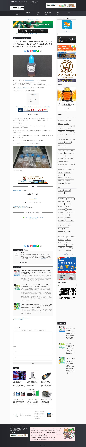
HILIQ (60, 214)
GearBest (69, 206)
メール (15, 351)
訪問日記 (61, 183)
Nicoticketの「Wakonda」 (24, 87)
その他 (60, 128)
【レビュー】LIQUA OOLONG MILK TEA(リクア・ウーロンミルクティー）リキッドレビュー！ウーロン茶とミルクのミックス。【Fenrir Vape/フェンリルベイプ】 (46, 385)
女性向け (61, 175)
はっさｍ (61, 242)
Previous (58, 98)
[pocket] (31, 51)
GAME (28, 14)
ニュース (61, 156)
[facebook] (28, 51)
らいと (68, 242)
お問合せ (68, 14)
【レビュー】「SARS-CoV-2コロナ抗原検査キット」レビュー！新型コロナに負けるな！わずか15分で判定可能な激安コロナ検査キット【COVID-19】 (36, 272)
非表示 (35, 94)
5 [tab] (68, 112)
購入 (30, 101)
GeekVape (70, 209)
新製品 (61, 177)
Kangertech (61, 220)
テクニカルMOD (69, 153)
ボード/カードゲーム (63, 161)
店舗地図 (68, 12)
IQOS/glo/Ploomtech (63, 117)
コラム (60, 142)
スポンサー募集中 (33, 199)
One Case (61, 225)
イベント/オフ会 (62, 134)
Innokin (60, 217)
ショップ (68, 142)
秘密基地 (68, 250)
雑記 (68, 183)
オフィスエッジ (62, 244)
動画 (60, 172)
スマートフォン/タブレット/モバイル (66, 150)
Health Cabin (61, 212)
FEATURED (18, 14)
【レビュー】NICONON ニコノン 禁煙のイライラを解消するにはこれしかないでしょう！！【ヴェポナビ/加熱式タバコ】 (70, 348)
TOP (18, 12)
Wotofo (68, 239)
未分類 (23, 317)
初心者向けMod (48, 12)
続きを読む (67, 108)
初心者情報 (70, 169)
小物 (68, 175)
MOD (73, 117)
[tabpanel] (66, 99)
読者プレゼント (48, 14)
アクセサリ (61, 131)
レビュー (19, 317)
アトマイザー (70, 131)
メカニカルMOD (62, 164)
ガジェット (72, 134)
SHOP (58, 12)
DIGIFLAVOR (70, 198)
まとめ (68, 128)
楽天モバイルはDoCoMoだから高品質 (67, 273)
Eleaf (68, 201)
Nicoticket (68, 223)
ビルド (60, 158)
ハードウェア (69, 156)
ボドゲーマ (66, 31)
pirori (68, 225)
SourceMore (61, 231)
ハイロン (71, 244)
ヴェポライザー (70, 166)
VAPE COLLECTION (63, 233)
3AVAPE (67, 190)
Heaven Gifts (70, 212)
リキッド (15, 317)
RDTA (68, 120)
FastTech (61, 206)
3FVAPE (61, 193)
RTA (60, 123)
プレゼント (61, 247)
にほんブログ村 (32, 218)
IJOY (67, 214)
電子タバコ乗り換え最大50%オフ (33, 19)
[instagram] (24, 262)
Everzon (61, 204)
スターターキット (62, 145)
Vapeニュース (62, 126)
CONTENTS (28, 12)
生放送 (58, 14)
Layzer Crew (70, 220)
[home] (27, 262)
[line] (37, 51)
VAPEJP (12, 432)
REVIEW (38, 12)
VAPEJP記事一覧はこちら (46, 258)
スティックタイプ (62, 147)
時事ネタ (68, 177)
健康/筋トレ (61, 169)
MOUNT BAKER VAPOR (18, 319)
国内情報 (67, 172)
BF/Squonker (61, 195)
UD (69, 231)
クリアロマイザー (62, 136)
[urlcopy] (41, 51)
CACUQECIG (61, 198)
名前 (14, 346)
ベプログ (69, 247)
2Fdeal (60, 190)
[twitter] (25, 51)
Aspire (68, 193)
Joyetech (68, 217)
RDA (60, 228)
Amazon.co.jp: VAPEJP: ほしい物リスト (20, 206)
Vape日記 (71, 126)
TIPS (38, 14)
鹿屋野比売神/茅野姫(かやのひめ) (48, 439)
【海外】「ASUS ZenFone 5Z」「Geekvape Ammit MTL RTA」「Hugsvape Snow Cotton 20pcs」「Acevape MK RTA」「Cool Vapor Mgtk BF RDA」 (18, 404)
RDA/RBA (61, 120)
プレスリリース (69, 158)
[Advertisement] (33, 232)
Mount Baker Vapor (29, 80)
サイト (14, 357)
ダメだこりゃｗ (33, 99)
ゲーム (72, 139)
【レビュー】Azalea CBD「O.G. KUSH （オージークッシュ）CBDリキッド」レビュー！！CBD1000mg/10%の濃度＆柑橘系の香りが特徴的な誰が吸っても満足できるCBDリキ (36, 306)
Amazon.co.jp (21, 207)
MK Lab (60, 223)
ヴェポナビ (61, 250)
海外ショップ (26, 317)
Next (75, 98)
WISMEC (61, 239)
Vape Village (61, 236)
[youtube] (25, 262)
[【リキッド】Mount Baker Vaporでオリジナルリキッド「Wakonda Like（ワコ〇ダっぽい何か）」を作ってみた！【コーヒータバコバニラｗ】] (34, 51)
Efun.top (61, 201)
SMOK (66, 228)
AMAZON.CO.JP (16, 208)
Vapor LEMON (70, 236)
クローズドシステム (63, 139)
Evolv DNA (69, 204)
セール (60, 153)
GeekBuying (61, 209)
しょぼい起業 (63, 255)
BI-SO (69, 195)
